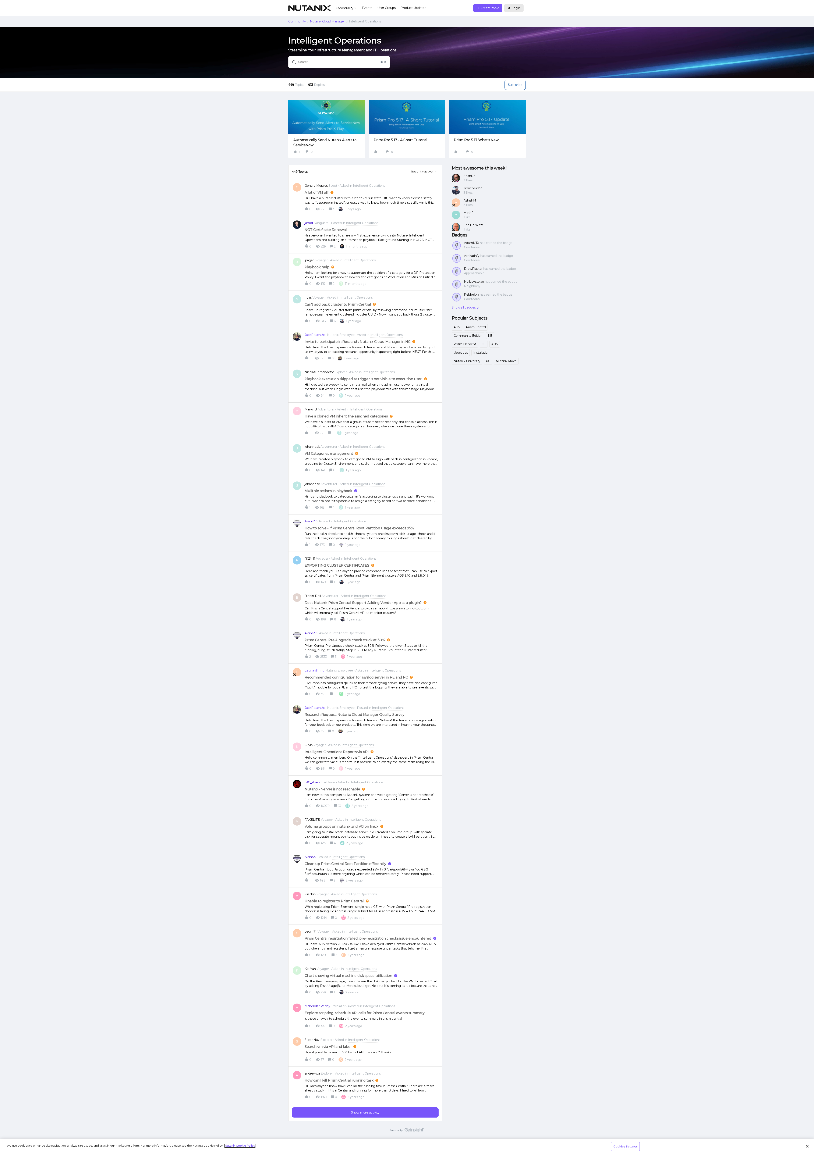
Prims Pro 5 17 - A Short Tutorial (400, 140)
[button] (487, 8)
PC (488, 361)
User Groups (386, 8)
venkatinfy (471, 256)
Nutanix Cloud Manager (327, 21)
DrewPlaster (473, 269)
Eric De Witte (474, 225)
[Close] (807, 1146)
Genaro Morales (316, 186)
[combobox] (339, 62)
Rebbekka (471, 294)
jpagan (310, 260)
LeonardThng (315, 670)
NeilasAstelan (474, 282)
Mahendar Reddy (317, 1006)
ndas (308, 297)
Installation (481, 353)
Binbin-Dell (313, 596)
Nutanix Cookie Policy (240, 1145)
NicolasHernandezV (319, 372)
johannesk (312, 447)
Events (367, 8)
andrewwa (312, 1073)
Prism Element (465, 344)
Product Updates (413, 8)
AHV (457, 327)
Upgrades (461, 353)
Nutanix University (467, 361)
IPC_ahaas (312, 782)
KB (490, 336)
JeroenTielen (473, 188)
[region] (407, 1146)
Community (297, 21)
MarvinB (311, 409)
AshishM (470, 200)
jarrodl (309, 223)
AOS (494, 344)
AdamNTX (471, 243)
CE (484, 344)
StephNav (312, 1040)
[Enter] (292, 62)
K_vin (309, 745)
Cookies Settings (625, 1146)
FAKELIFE (312, 820)
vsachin (310, 894)
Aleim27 (311, 521)
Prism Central (476, 327)
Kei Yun (310, 969)
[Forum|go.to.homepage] (309, 8)
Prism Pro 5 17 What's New (476, 140)
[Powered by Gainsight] (407, 1131)
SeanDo (469, 176)
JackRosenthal (315, 335)
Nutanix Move (506, 361)
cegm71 (311, 931)
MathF (468, 213)
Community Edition (468, 336)
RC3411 (310, 558)
